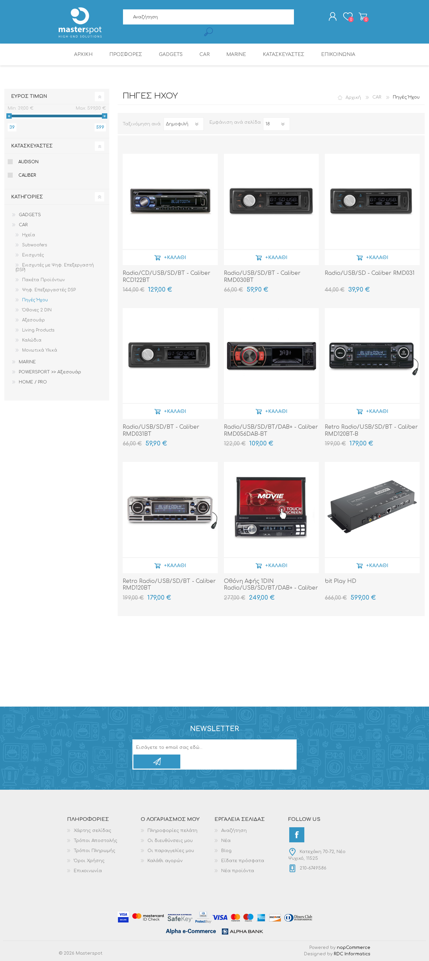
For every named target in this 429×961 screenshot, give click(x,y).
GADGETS (30, 215)
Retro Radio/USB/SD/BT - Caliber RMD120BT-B (371, 430)
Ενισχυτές (33, 255)
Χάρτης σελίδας (92, 830)
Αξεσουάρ (33, 320)
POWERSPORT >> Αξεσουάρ (50, 372)
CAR (23, 225)
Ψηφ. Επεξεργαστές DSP (49, 290)
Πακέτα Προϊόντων (43, 280)
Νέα (226, 840)
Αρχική (353, 97)
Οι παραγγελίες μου (170, 850)
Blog (226, 850)
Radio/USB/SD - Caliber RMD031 (370, 273)
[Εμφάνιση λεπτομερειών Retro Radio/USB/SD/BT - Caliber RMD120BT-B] (372, 355)
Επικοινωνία (88, 870)
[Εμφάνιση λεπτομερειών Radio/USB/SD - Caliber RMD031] (372, 201)
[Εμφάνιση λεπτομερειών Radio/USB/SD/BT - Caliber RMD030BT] (271, 201)
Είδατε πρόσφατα (242, 860)
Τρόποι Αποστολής (95, 840)
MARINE (27, 362)
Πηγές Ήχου (35, 300)
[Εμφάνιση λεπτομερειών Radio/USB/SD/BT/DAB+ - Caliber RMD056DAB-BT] (271, 355)
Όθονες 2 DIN (37, 310)
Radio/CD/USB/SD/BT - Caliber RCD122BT (166, 276)
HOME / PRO (33, 382)
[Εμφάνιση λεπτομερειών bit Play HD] (372, 509)
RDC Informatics (352, 954)
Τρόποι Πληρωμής (94, 850)
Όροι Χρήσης (89, 860)
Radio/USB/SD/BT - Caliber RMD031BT (161, 430)
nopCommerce (353, 947)
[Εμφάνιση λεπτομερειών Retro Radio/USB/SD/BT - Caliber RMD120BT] (170, 509)
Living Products (38, 330)
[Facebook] (296, 834)
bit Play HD (340, 581)
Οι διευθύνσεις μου (170, 840)
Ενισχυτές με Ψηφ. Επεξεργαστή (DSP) (54, 267)
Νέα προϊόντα (237, 870)
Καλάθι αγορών (362, 16)
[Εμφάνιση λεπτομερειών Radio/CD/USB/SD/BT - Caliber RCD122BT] (170, 201)
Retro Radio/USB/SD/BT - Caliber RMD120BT (169, 584)
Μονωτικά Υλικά (39, 350)
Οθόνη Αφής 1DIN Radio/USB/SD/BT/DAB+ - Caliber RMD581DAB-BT (271, 588)
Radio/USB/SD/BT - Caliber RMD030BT (262, 276)
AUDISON (28, 162)
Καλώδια (32, 340)
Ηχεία (28, 235)
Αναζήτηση (234, 830)
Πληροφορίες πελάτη (172, 830)
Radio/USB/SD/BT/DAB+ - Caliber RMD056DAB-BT (271, 430)
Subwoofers (34, 245)
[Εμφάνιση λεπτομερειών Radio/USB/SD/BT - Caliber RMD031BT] (170, 355)
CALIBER (27, 175)
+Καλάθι (175, 257)
